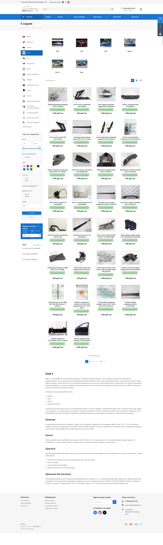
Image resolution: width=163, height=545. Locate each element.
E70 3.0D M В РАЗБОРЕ (30, 259)
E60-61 (130, 51)
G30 (81, 72)
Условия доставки (51, 506)
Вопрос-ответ (49, 500)
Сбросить (32, 217)
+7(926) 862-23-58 (129, 8)
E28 (57, 51)
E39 (106, 51)
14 (100, 361)
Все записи (37, 245)
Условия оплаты (50, 503)
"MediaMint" (36, 526)
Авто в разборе (26, 503)
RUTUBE (104, 512)
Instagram (100, 512)
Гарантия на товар (51, 508)
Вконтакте (95, 512)
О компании (25, 500)
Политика (24, 506)
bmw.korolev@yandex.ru (133, 505)
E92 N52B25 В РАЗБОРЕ (30, 254)
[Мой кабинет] (141, 9)
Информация (50, 497)
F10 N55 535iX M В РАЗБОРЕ (31, 248)
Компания (25, 497)
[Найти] (112, 9)
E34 (81, 51)
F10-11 (57, 72)
